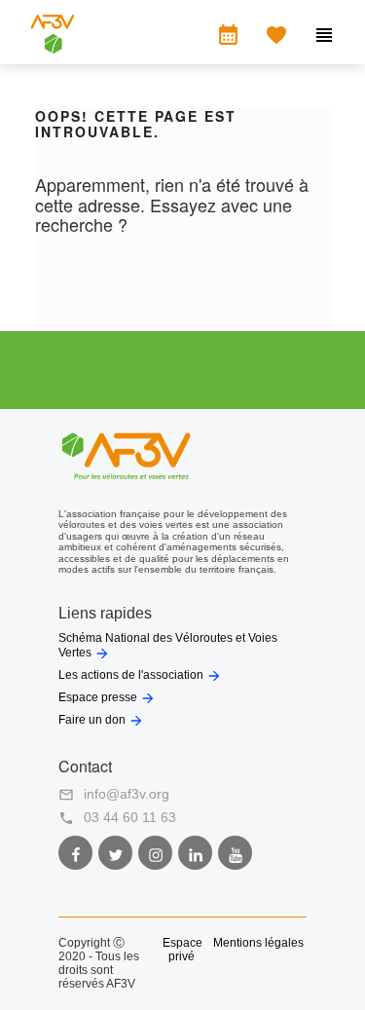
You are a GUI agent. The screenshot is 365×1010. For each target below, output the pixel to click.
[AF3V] (52, 48)
